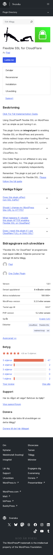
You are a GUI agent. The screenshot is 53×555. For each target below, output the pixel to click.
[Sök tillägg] (31, 21)
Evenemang (34, 473)
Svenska (13, 518)
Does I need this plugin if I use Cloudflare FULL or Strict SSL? (18, 232)
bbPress (8, 501)
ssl (48, 331)
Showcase (33, 445)
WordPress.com (12, 491)
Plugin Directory (10, 12)
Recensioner (12, 77)
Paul (8, 52)
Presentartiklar (36, 482)
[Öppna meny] (48, 4)
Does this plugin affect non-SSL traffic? (14, 198)
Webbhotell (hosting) (13, 454)
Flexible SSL (44, 325)
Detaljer (9, 70)
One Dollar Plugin (16, 273)
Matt (6, 496)
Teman (31, 450)
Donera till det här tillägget (16, 428)
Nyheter (7, 450)
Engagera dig (34, 468)
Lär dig (6, 468)
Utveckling (11, 91)
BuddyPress (10, 506)
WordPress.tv (11, 482)
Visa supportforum (12, 404)
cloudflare (33, 325)
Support (9, 98)
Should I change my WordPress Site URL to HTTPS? (18, 208)
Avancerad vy (9, 338)
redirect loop (39, 331)
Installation (11, 84)
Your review (8, 384)
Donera (33, 478)
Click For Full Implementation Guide (20, 114)
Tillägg (31, 454)
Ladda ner (9, 60)
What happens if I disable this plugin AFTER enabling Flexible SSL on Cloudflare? (16, 220)
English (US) (44, 319)
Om (4, 445)
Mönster (32, 459)
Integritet (7, 459)
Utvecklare (8, 478)
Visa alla (46, 384)
